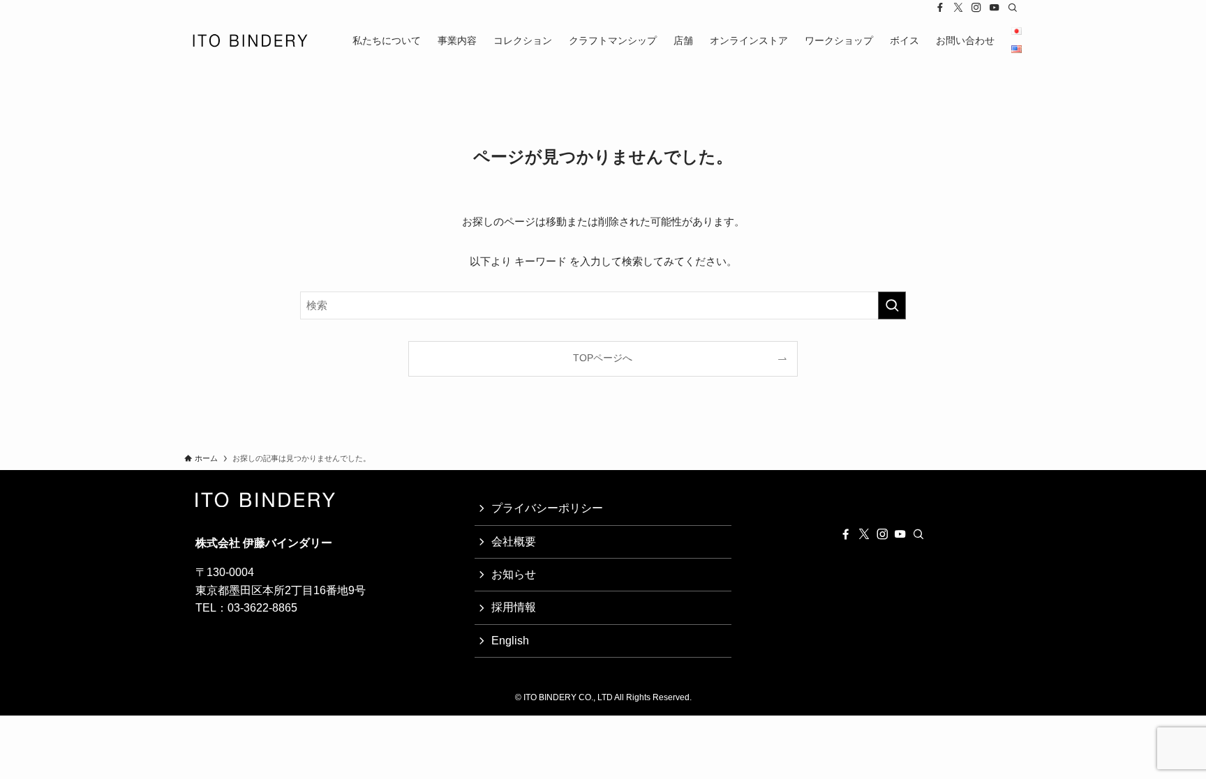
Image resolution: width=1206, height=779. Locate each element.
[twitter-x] (958, 7)
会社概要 (513, 541)
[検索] (1013, 7)
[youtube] (994, 7)
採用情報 (513, 607)
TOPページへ (602, 358)
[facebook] (940, 7)
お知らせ (513, 574)
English (510, 640)
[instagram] (976, 7)
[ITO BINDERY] (250, 40)
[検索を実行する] (892, 305)
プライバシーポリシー (547, 508)
